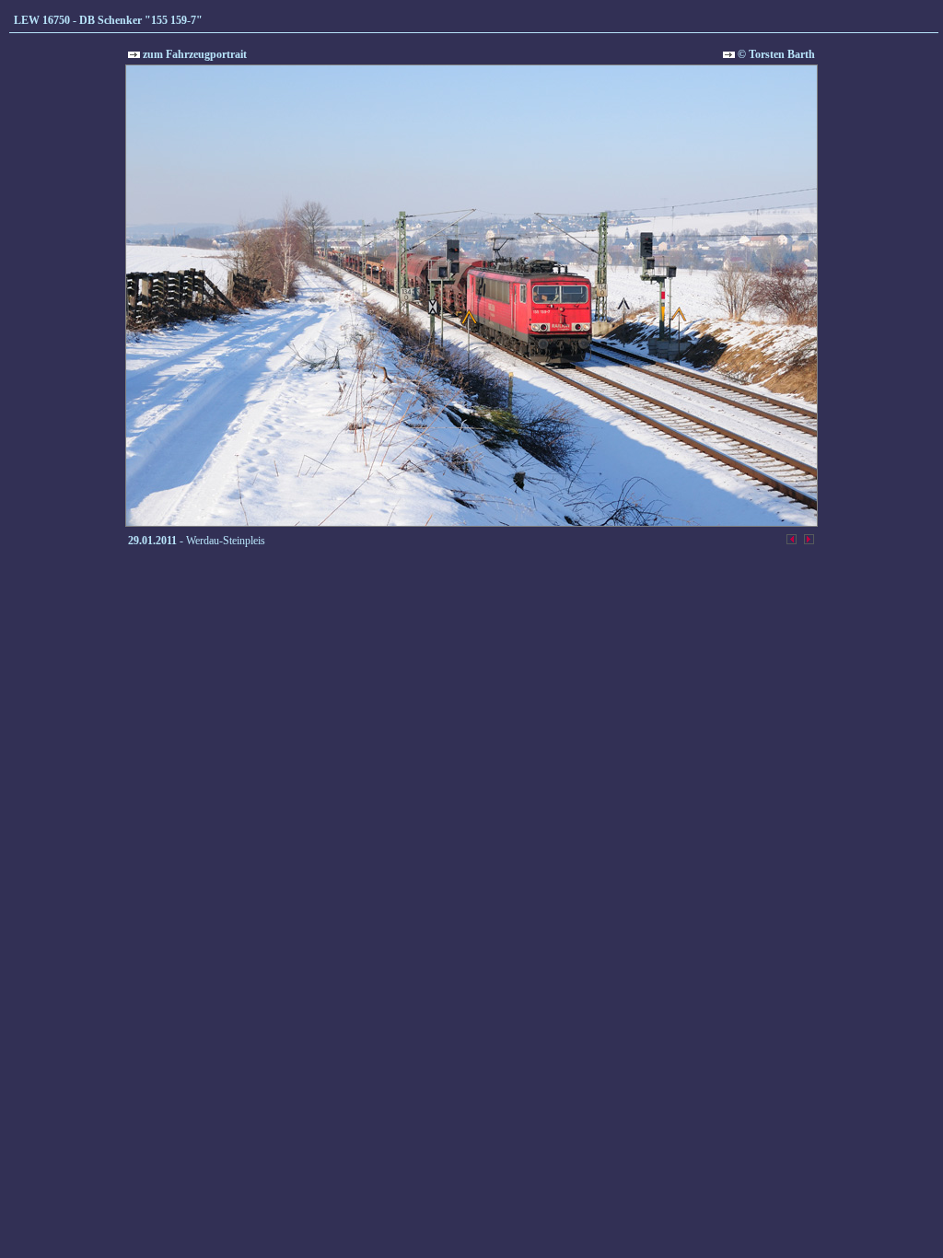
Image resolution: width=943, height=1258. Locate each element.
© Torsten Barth (775, 54)
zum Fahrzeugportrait (193, 54)
